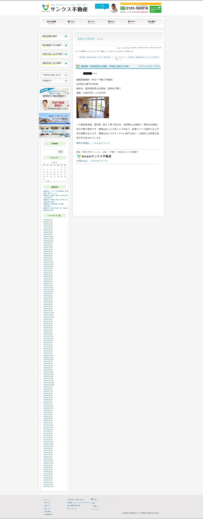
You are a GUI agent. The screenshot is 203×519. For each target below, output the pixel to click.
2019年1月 (46, 404)
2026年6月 (46, 224)
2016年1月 (46, 459)
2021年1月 (46, 353)
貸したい (132, 22)
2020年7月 (46, 366)
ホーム (118, 47)
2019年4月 (46, 397)
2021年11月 (47, 338)
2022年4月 (46, 330)
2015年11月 (47, 463)
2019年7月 (46, 391)
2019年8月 (46, 389)
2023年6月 (46, 300)
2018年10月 (47, 408)
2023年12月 (47, 287)
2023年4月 (46, 304)
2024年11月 (47, 264)
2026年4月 (46, 228)
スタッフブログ (126, 47)
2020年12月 (47, 355)
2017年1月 (46, 440)
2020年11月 (47, 357)
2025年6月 (46, 249)
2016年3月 (46, 457)
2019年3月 (46, 399)
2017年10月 (47, 429)
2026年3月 (46, 230)
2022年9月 (46, 319)
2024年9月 (46, 268)
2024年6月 (46, 275)
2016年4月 (46, 455)
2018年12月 (47, 406)
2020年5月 (46, 370)
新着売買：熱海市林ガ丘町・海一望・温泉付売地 (95, 57)
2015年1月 (46, 482)
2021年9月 (46, 342)
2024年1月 (46, 285)
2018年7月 (46, 414)
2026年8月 (46, 220)
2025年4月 (46, 253)
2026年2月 (46, 232)
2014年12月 (47, 484)
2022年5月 (46, 328)
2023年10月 (47, 292)
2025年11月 (47, 239)
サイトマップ (72, 508)
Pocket (95, 73)
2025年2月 (46, 258)
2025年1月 (46, 260)
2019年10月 (47, 385)
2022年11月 (47, 315)
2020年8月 (46, 363)
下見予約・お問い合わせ (76, 500)
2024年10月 (47, 266)
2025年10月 (47, 241)
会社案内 (152, 22)
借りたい (112, 22)
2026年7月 (46, 222)
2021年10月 (47, 340)
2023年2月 (46, 308)
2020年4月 (46, 372)
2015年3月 (46, 478)
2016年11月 (47, 444)
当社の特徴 (51, 22)
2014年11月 (47, 486)
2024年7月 (46, 272)
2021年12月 (47, 336)
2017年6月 (46, 433)
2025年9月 (46, 243)
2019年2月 (46, 402)
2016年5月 (46, 452)
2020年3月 (46, 374)
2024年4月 (46, 279)
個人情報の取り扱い (74, 505)
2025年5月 (46, 251)
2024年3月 (46, 281)
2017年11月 (47, 427)
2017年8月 (46, 431)
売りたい (92, 22)
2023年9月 (46, 294)
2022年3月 (46, 332)
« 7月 (47, 181)
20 (54, 174)
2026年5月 (46, 226)
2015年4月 (46, 476)
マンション (95, 509)
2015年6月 (46, 471)
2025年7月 (46, 247)
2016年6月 (46, 450)
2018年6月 (46, 416)
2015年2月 (46, 480)
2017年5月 (46, 435)
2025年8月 (46, 245)
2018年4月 (46, 419)
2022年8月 (46, 321)
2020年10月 (47, 359)
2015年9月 (46, 465)
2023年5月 (46, 302)
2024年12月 (47, 262)
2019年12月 (47, 380)
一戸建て (95, 506)
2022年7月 (46, 323)
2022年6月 (46, 325)
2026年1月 (46, 234)
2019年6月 (46, 393)
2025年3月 (46, 256)
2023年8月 (46, 296)
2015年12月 (47, 461)
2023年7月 (46, 298)
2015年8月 (46, 467)
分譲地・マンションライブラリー (79, 502)
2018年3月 (46, 421)
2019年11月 (47, 383)
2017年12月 (47, 425)
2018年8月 (46, 412)
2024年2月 (46, 283)
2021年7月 (46, 344)
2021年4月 (46, 349)
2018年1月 (46, 423)
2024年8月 (46, 270)
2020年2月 (46, 376)
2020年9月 (46, 361)
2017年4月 (46, 438)
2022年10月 (47, 317)
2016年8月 (46, 448)
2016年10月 (47, 446)
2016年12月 (47, 442)
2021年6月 (46, 347)
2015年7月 (46, 469)
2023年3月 (46, 306)
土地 (93, 503)
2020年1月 (46, 378)
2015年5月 (46, 474)
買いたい (72, 22)
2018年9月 (46, 410)
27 (54, 177)
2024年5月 (46, 277)
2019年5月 (46, 395)
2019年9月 (46, 387)
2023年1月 (46, 311)
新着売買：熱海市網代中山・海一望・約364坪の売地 (137, 58)
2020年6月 (46, 368)
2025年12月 (47, 237)
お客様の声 (48, 514)
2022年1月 (46, 334)
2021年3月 (46, 351)
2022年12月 (47, 313)
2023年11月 (47, 289)
